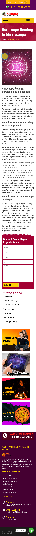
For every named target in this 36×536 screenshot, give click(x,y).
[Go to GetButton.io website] (31, 534)
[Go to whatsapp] (31, 530)
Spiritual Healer (9, 317)
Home (4, 40)
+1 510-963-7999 (19, 7)
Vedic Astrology (9, 309)
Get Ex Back (8, 296)
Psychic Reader (9, 313)
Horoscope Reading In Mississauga (17, 32)
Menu (5, 20)
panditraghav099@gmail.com (16, 512)
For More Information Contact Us (16, 234)
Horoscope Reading (14, 40)
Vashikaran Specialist (11, 305)
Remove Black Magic (11, 300)
